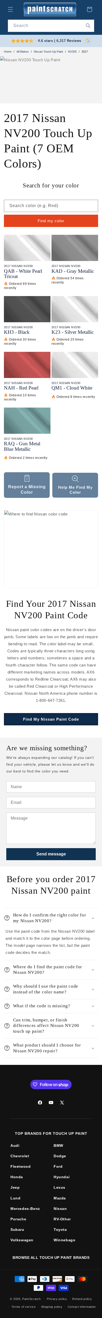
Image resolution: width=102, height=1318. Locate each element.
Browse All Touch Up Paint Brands (51, 1257)
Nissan (60, 1208)
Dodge (60, 1156)
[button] (10, 9)
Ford (58, 1166)
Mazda (60, 1198)
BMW (58, 1145)
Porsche (18, 1219)
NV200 (72, 51)
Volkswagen (21, 1240)
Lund (15, 1198)
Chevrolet (19, 1156)
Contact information (82, 1306)
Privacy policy (57, 1298)
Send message (51, 854)
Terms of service (24, 1306)
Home (8, 51)
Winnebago (64, 1240)
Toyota (60, 1229)
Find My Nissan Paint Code (51, 719)
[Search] (88, 25)
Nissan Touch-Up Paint (48, 51)
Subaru (17, 1229)
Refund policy (82, 1298)
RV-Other (62, 1219)
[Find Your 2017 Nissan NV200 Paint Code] (51, 549)
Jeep (15, 1187)
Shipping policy (52, 1306)
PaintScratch (31, 1298)
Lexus (59, 1187)
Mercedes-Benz (25, 1208)
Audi (14, 1145)
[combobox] (51, 26)
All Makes (22, 51)
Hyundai (62, 1177)
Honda (16, 1177)
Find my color (51, 221)
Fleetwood (20, 1166)
